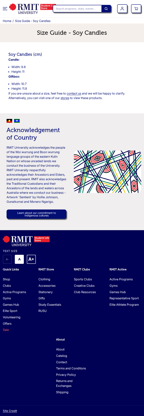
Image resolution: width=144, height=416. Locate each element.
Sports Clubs (83, 279)
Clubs (7, 285)
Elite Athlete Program (124, 304)
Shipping (62, 392)
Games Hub (11, 304)
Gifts (41, 298)
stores (65, 98)
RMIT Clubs (82, 269)
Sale (6, 330)
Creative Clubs (84, 285)
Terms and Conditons (71, 368)
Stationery (45, 292)
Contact (61, 362)
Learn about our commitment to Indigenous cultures (36, 214)
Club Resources (85, 292)
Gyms (7, 298)
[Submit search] (106, 8)
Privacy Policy (66, 375)
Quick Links (11, 269)
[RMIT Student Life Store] (28, 9)
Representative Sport (124, 298)
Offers (7, 323)
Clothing (44, 279)
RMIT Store (46, 269)
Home (7, 21)
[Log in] (122, 9)
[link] (72, 241)
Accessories (47, 285)
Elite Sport (10, 311)
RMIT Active (118, 269)
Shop (6, 279)
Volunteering (11, 317)
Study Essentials (49, 304)
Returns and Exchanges (64, 383)
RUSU (42, 311)
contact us (74, 93)
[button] (5, 8)
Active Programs (14, 292)
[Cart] (136, 9)
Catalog (61, 356)
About (60, 339)
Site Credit (10, 411)
